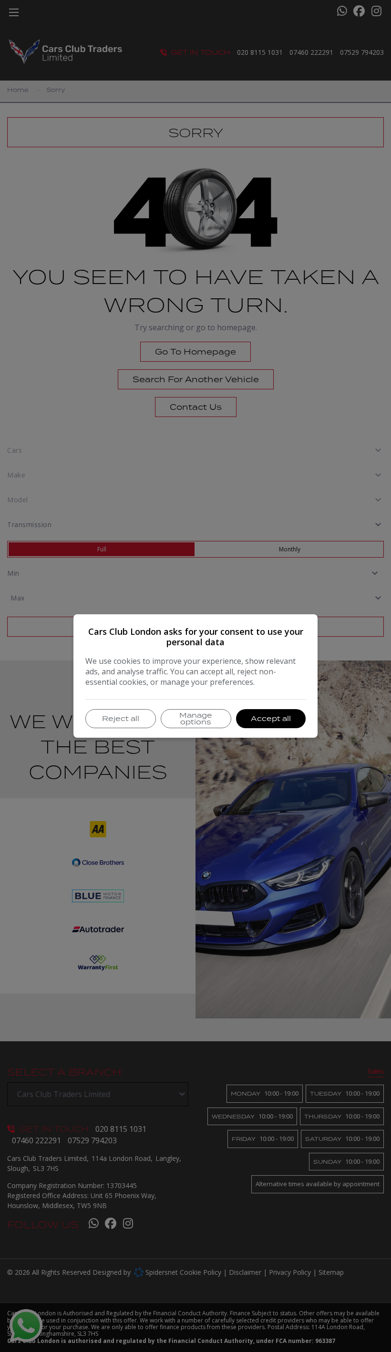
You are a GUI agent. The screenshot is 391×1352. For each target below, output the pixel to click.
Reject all (120, 718)
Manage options (195, 718)
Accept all (271, 718)
